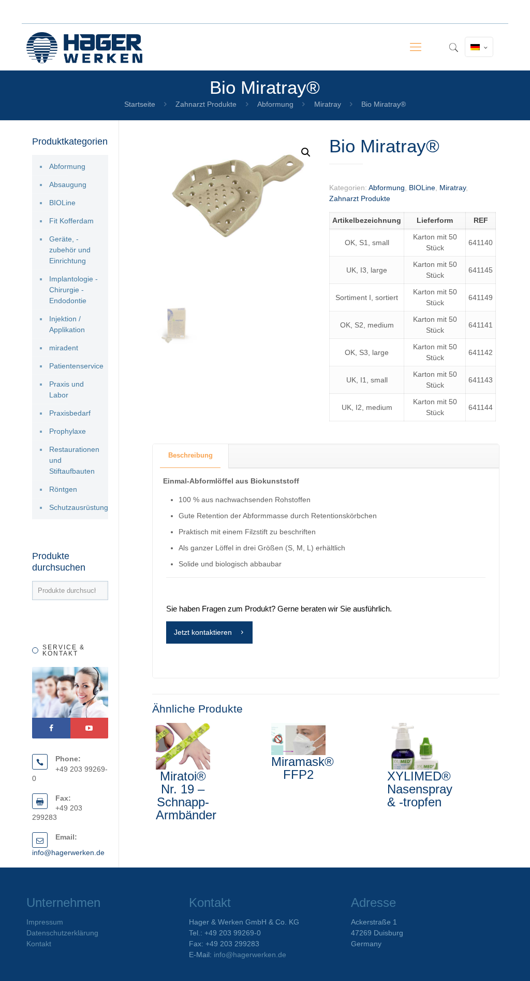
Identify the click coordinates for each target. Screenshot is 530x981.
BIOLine (422, 187)
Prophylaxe (67, 431)
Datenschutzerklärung (62, 933)
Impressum (44, 922)
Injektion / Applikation (67, 324)
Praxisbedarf (70, 413)
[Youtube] (89, 728)
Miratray (327, 104)
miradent (63, 348)
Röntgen (63, 489)
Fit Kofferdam (71, 221)
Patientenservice (76, 366)
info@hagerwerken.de (68, 852)
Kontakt (38, 944)
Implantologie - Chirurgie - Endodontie (73, 290)
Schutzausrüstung (76, 507)
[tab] (191, 455)
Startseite (139, 104)
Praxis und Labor (66, 389)
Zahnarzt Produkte (206, 104)
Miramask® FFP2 (302, 768)
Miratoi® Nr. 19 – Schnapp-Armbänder (186, 795)
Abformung (275, 104)
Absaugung (67, 184)
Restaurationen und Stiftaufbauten (74, 460)
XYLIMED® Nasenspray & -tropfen (419, 789)
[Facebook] (51, 728)
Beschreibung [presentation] (190, 455)
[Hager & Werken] (84, 47)
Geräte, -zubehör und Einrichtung (70, 250)
